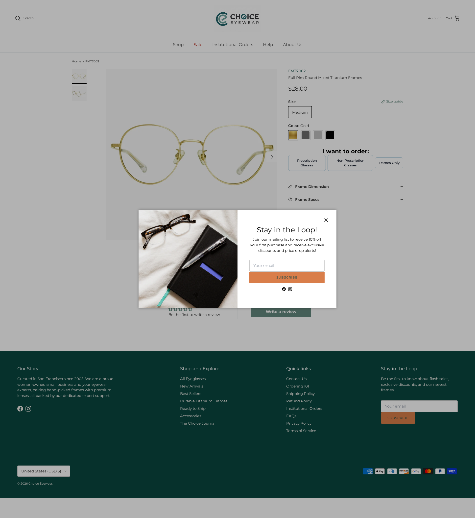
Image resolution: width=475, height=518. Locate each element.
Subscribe (287, 277)
